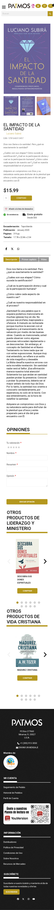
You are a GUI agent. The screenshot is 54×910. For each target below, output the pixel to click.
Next (45, 560)
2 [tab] (22, 602)
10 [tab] (35, 606)
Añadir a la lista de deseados (21, 209)
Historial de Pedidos (12, 793)
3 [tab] (26, 602)
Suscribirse (11, 892)
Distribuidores (9, 842)
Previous (8, 560)
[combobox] (27, 13)
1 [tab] (17, 602)
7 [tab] (22, 606)
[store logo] (19, 6)
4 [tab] (30, 602)
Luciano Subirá (13, 133)
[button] (27, 106)
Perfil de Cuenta (10, 798)
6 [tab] (39, 602)
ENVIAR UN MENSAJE (28, 747)
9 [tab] (30, 606)
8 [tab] (26, 606)
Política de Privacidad (13, 847)
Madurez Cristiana (27, 670)
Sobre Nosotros (11, 858)
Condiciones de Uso (12, 853)
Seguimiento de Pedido (14, 787)
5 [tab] (35, 602)
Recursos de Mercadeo (14, 864)
